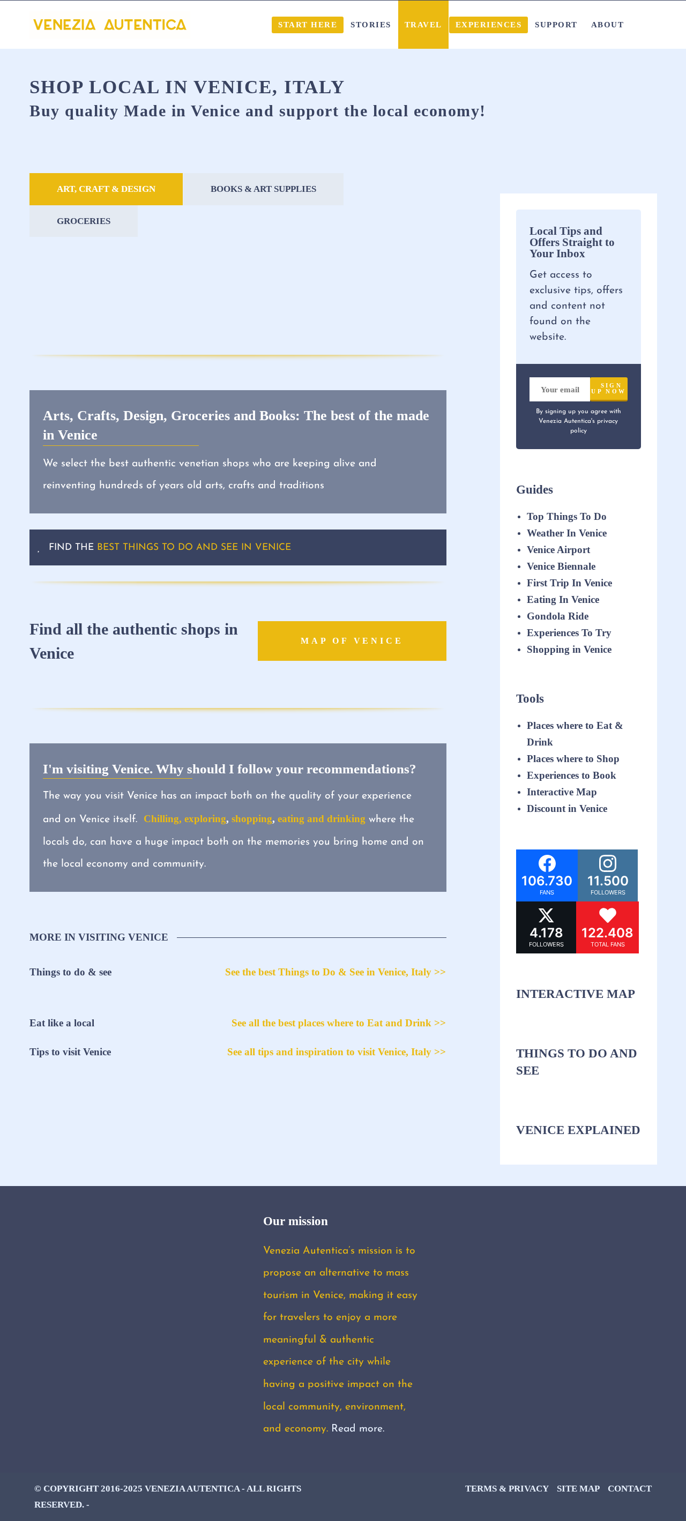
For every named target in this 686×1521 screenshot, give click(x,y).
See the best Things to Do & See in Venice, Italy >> (335, 972)
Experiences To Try (570, 632)
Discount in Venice (567, 808)
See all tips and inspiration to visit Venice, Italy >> (336, 1051)
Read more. (357, 1429)
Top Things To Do (567, 516)
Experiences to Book (571, 775)
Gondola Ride (557, 616)
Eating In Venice (563, 599)
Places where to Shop (573, 758)
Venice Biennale (561, 566)
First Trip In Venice (569, 582)
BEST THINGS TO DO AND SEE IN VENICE (194, 547)
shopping (252, 818)
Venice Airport (558, 549)
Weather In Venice (567, 533)
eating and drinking (322, 818)
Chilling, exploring (185, 818)
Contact (630, 1488)
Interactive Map (562, 791)
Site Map (578, 1488)
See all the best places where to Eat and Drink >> (339, 1022)
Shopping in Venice (569, 649)
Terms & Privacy (507, 1488)
